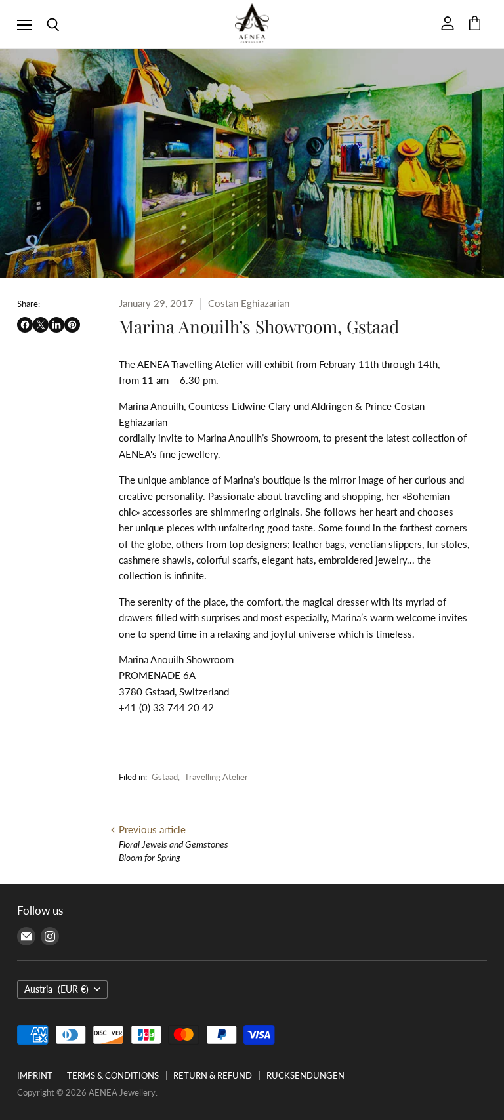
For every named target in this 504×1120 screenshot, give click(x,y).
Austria (56, 989)
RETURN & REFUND (212, 1075)
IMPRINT (34, 1075)
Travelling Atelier (216, 777)
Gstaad (165, 777)
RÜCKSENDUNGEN (305, 1075)
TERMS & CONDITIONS (113, 1075)
